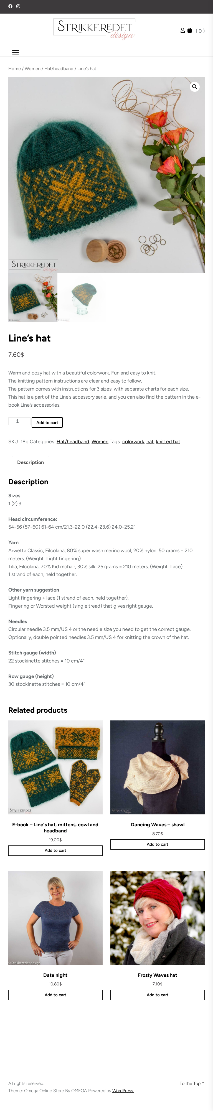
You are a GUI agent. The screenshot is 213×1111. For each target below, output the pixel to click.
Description (30, 462)
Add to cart (47, 422)
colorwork (133, 442)
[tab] (30, 462)
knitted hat (168, 442)
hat (150, 442)
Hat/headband (58, 68)
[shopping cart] (191, 31)
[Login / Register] (184, 31)
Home (14, 68)
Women (32, 68)
